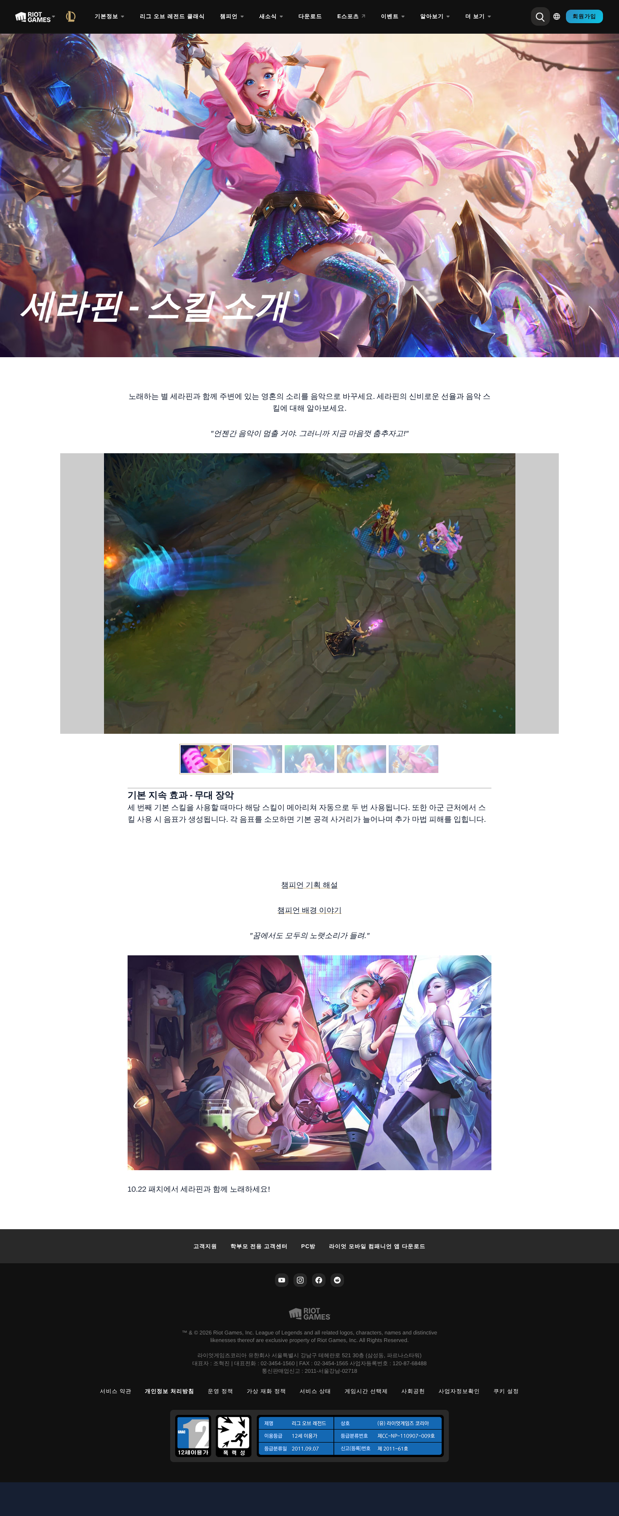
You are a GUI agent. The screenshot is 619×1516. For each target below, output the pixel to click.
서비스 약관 (115, 1391)
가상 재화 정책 (266, 1391)
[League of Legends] (72, 16)
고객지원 (205, 1246)
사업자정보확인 (459, 1391)
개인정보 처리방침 (169, 1391)
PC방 (308, 1246)
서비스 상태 (315, 1391)
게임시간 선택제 (366, 1391)
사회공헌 (413, 1391)
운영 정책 (220, 1391)
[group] (309, 759)
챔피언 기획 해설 (309, 885)
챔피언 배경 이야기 (309, 910)
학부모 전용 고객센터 (259, 1246)
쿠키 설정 (506, 1391)
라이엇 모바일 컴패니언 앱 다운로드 (377, 1246)
